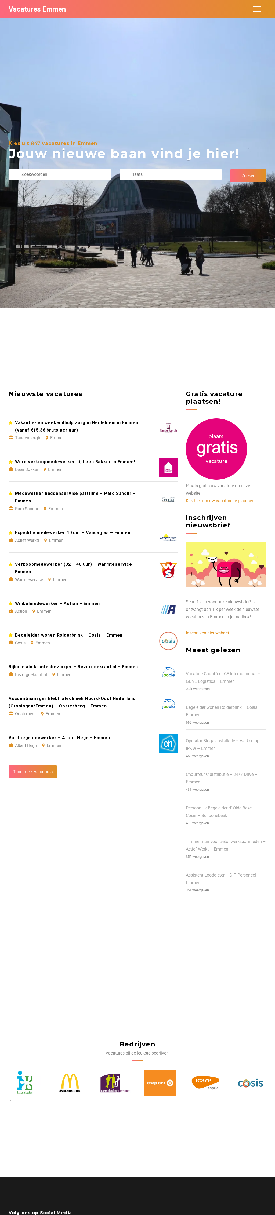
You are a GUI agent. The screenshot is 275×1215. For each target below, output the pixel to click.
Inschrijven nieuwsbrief (207, 633)
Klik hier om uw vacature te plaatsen (220, 500)
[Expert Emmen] (115, 1083)
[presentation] (9, 1100)
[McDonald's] (25, 1083)
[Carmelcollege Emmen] (70, 1083)
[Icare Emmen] (160, 1083)
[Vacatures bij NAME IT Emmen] (250, 1083)
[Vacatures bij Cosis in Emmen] (205, 1083)
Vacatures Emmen (37, 9)
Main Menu (257, 9)
